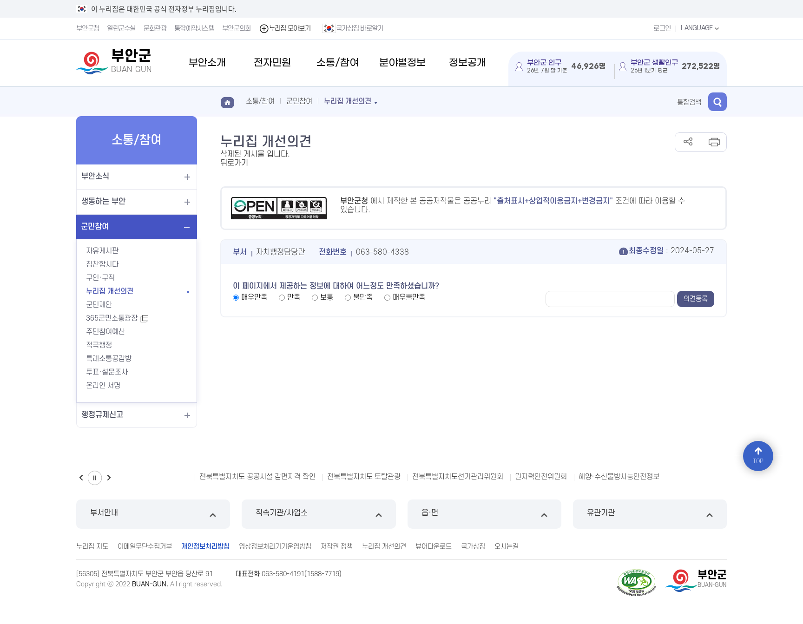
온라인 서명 (103, 385)
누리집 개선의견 (109, 291)
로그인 (662, 29)
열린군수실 (121, 29)
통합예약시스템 (194, 29)
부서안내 (104, 513)
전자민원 (272, 63)
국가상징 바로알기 (359, 29)
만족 (293, 297)
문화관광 (155, 29)
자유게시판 (102, 251)
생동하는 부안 (103, 201)
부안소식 (95, 176)
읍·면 (429, 513)
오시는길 (506, 547)
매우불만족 (409, 297)
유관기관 (601, 513)
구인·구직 (100, 278)
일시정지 (95, 478)
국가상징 (473, 547)
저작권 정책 (337, 547)
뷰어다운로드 (433, 547)
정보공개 (467, 63)
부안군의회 (236, 29)
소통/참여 (337, 63)
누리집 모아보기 (289, 29)
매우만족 (254, 297)
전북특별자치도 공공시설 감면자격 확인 (257, 477)
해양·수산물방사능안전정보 (619, 477)
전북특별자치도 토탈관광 (364, 477)
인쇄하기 (713, 142)
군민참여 (95, 227)
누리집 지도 (92, 547)
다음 (108, 478)
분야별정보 (402, 63)
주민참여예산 (105, 332)
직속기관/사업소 (282, 513)
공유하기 (688, 142)
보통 (326, 297)
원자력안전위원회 (541, 477)
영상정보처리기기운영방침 (275, 547)
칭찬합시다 (102, 264)
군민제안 (99, 305)
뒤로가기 (234, 163)
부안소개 (207, 63)
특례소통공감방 (109, 359)
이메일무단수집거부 (145, 547)
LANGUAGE (697, 28)
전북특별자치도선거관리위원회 (457, 477)
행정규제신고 (102, 415)
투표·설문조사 (107, 372)
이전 (81, 478)
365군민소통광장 (116, 318)
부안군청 (87, 29)
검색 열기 (717, 101)
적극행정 (99, 345)
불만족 (363, 297)
